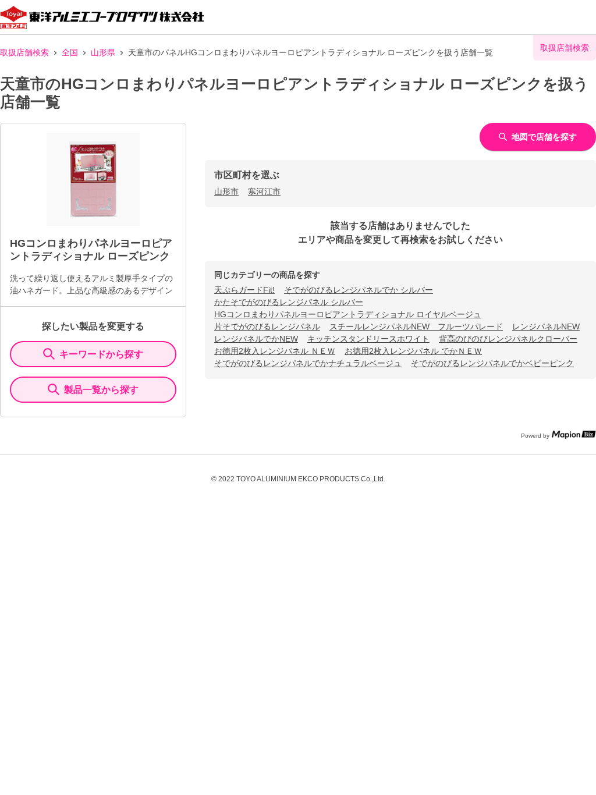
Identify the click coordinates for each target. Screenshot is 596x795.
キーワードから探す (101, 354)
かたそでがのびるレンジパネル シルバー (288, 302)
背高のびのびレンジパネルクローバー (508, 338)
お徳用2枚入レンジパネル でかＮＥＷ (413, 351)
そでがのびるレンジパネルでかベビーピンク (492, 363)
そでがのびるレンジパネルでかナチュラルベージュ (308, 363)
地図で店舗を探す (544, 136)
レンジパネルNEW (546, 326)
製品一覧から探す (101, 390)
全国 (70, 52)
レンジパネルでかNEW (256, 338)
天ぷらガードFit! (244, 289)
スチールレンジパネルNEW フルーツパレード (416, 326)
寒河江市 (264, 191)
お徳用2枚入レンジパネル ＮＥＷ (274, 351)
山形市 (226, 191)
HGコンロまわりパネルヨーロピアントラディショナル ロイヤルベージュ (347, 314)
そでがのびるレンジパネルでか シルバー (358, 289)
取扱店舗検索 (24, 52)
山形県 (103, 52)
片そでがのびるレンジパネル (267, 326)
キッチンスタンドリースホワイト (368, 338)
